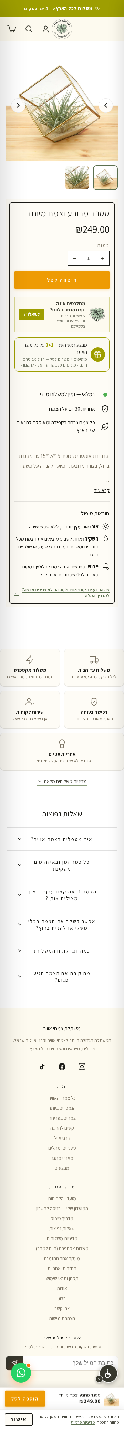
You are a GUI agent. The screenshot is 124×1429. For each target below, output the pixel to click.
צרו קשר (62, 1308)
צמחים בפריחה (62, 1118)
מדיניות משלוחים (62, 1238)
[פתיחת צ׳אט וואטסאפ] (21, 1373)
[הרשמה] (14, 1363)
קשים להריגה (62, 1128)
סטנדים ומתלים (62, 1148)
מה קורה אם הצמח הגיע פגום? (61, 976)
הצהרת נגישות (62, 1318)
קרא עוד (102, 490)
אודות (62, 1288)
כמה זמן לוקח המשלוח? (62, 950)
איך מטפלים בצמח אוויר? (62, 838)
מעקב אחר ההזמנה (62, 1258)
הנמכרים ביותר (62, 1108)
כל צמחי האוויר (62, 1098)
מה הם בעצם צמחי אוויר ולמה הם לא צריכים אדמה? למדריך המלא (62, 592)
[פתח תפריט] (112, 29)
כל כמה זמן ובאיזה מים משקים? (62, 865)
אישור (19, 1419)
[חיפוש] (29, 29)
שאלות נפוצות (62, 1228)
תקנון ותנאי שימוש (62, 1278)
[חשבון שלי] (46, 28)
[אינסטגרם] (82, 1066)
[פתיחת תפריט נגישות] (108, 1373)
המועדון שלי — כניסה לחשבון (62, 1208)
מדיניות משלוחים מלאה (65, 781)
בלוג (62, 1298)
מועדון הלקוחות (62, 1198)
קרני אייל (62, 1138)
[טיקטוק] (42, 1066)
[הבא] (18, 105)
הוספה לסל (62, 280)
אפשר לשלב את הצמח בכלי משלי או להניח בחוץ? (61, 924)
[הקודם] (106, 105)
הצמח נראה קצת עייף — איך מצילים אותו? (62, 895)
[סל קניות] (11, 29)
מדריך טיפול (62, 1218)
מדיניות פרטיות (83, 1422)
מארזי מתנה (62, 1158)
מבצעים (62, 1168)
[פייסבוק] (62, 1066)
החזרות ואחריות (62, 1268)
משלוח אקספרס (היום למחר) (62, 1248)
